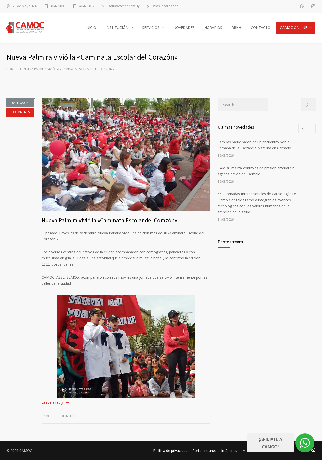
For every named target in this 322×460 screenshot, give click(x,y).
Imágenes (229, 450)
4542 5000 (58, 6)
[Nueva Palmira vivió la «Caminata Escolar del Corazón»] (126, 154)
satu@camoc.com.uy (124, 6)
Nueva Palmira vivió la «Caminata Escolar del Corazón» (109, 220)
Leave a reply (52, 402)
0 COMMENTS (20, 112)
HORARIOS (213, 27)
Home (10, 69)
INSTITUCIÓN (117, 27)
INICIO (90, 27)
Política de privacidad (170, 450)
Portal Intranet (204, 450)
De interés (68, 416)
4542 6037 (86, 6)
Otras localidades (164, 6)
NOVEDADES (184, 27)
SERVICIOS (150, 27)
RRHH (236, 27)
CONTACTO (260, 27)
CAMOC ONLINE (293, 27)
